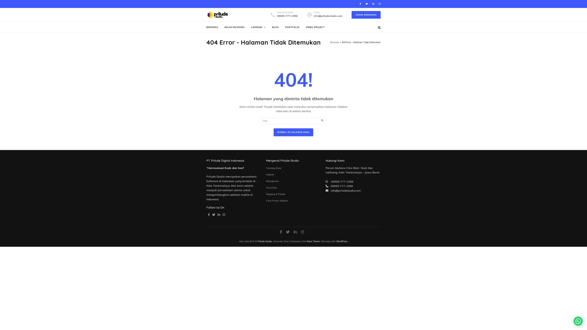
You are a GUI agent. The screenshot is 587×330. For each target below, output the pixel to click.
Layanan (256, 27)
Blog (275, 27)
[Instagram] (380, 3)
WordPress (341, 241)
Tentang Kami (273, 168)
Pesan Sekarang (366, 14)
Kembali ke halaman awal (293, 132)
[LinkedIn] (373, 3)
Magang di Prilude (275, 194)
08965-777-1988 (287, 15)
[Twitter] (367, 3)
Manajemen (272, 181)
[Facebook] (360, 3)
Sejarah (270, 174)
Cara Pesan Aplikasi (277, 200)
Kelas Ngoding (235, 27)
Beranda (212, 27)
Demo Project (315, 27)
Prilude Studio (265, 241)
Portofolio (271, 187)
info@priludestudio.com (328, 15)
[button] (578, 321)
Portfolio (292, 27)
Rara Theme (313, 241)
